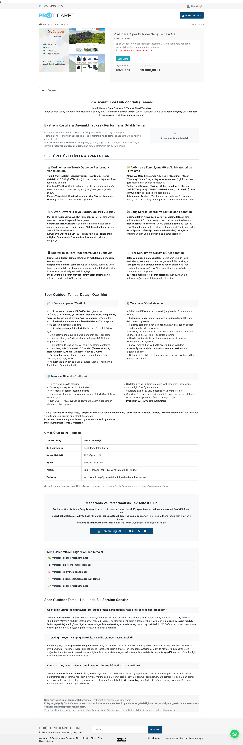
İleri (201, 24)
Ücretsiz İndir (192, 15)
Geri (195, 24)
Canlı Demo (123, 59)
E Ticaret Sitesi (167, 738)
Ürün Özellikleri (50, 90)
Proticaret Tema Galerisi (174, 138)
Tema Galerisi (62, 24)
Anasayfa (47, 24)
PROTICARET (126, 38)
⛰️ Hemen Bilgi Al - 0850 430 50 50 (121, 531)
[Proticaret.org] (56, 15)
